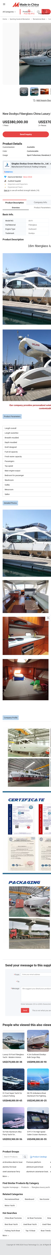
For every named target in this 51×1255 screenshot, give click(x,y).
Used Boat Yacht (30, 1224)
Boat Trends (46, 1230)
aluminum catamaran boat (37, 1171)
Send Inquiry (26, 134)
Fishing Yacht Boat (12, 1230)
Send (25, 1010)
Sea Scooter (44, 1199)
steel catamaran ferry (11, 1171)
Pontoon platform (33, 1162)
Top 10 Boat (30, 1230)
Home (5, 19)
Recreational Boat (39, 19)
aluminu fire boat (9, 1167)
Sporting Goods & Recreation (20, 19)
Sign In (6, 190)
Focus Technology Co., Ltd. (33, 1245)
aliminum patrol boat (34, 1167)
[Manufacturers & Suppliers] (25, 4)
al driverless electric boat (12, 1162)
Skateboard (29, 1199)
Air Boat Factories (34, 1218)
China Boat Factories (13, 1218)
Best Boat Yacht (11, 1224)
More (5, 1235)
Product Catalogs (39, 1156)
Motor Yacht (10, 1205)
